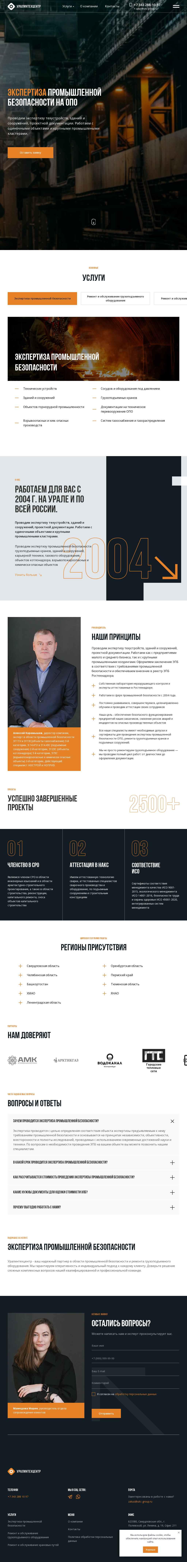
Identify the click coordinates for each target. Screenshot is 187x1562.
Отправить (106, 1413)
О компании (89, 6)
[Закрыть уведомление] (179, 1532)
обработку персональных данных (136, 1394)
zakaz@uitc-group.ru (146, 8)
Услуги (67, 6)
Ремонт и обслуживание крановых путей (33, 1545)
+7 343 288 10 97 (18, 1496)
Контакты (112, 6)
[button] (30, 152)
